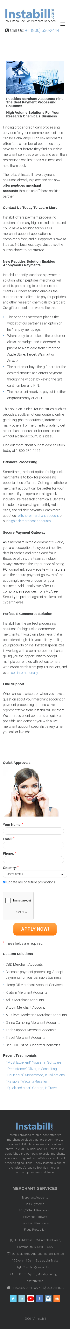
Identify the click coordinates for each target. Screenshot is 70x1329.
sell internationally (24, 673)
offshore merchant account (38, 515)
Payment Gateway (35, 1217)
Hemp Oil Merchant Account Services (34, 985)
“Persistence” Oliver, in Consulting (31, 1069)
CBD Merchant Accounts (24, 964)
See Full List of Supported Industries (33, 1045)
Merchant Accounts (35, 1197)
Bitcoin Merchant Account (25, 1007)
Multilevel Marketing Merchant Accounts (36, 1015)
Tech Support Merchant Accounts (31, 1030)
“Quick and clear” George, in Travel (32, 1088)
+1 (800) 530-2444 (42, 30)
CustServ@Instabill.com (38, 1267)
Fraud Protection (35, 1229)
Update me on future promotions (30, 882)
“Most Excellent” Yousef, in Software (33, 1062)
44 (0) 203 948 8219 (51, 1288)
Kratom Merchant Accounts (26, 992)
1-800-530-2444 (22, 1288)
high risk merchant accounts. (30, 521)
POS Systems (35, 1204)
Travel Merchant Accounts (26, 1037)
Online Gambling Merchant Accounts (33, 1022)
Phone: (9, 853)
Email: (8, 838)
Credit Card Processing (35, 1223)
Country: (10, 867)
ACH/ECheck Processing (35, 1210)
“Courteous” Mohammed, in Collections (35, 1075)
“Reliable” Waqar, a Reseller (26, 1081)
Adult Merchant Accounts (25, 1000)
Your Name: (13, 824)
